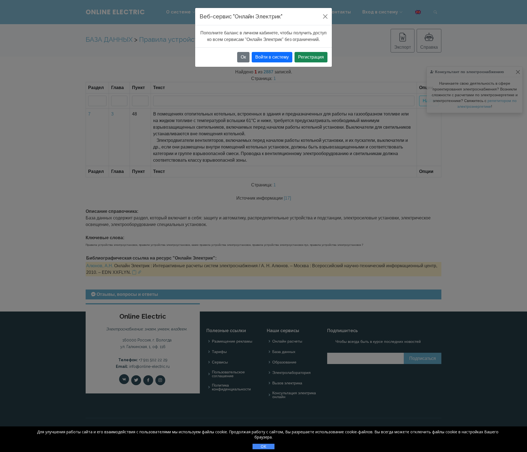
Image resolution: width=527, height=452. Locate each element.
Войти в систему (272, 57)
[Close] (325, 16)
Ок (243, 57)
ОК (263, 446)
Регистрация (311, 57)
